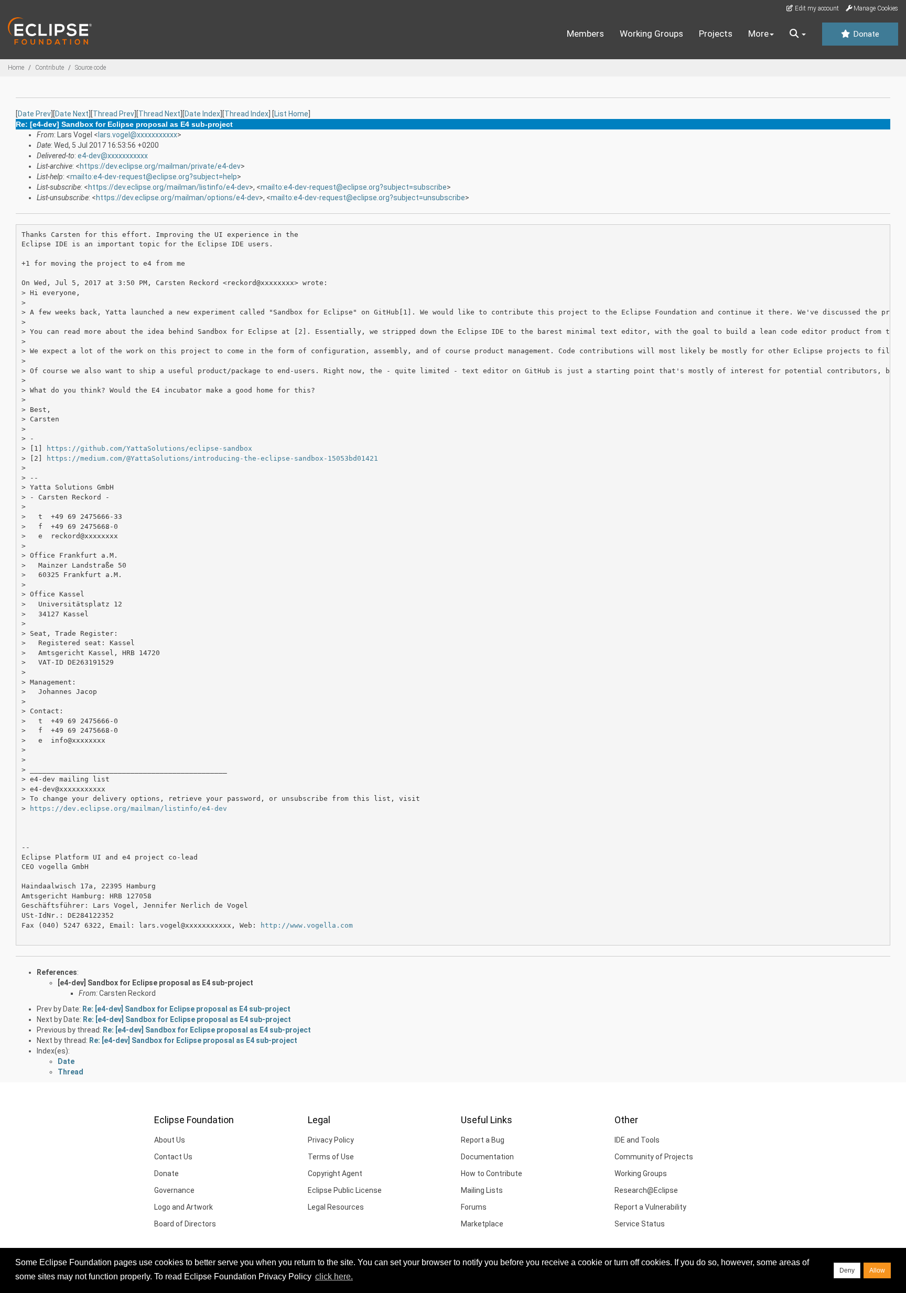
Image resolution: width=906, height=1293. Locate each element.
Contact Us (173, 1157)
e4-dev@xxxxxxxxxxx (113, 155)
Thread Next (159, 114)
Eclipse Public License (345, 1190)
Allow (877, 1270)
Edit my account (816, 8)
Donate (865, 34)
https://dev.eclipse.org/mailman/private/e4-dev (160, 166)
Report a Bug (482, 1140)
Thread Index (246, 114)
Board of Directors (185, 1224)
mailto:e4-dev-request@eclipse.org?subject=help (153, 176)
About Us (169, 1140)
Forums (474, 1207)
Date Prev (34, 114)
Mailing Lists (482, 1190)
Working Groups (651, 33)
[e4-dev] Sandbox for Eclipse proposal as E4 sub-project (155, 983)
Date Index (202, 114)
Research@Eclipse (646, 1190)
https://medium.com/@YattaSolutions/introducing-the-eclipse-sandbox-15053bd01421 (212, 458)
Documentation (487, 1157)
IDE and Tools (637, 1140)
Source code (90, 67)
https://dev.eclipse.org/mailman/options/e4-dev (177, 197)
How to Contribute (491, 1173)
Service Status (639, 1224)
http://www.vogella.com (307, 925)
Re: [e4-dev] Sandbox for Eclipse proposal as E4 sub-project (186, 1009)
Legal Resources (336, 1207)
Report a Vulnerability (650, 1207)
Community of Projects (653, 1157)
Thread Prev (113, 114)
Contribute (49, 67)
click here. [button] (334, 1276)
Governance (174, 1190)
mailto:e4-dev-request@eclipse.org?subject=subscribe (354, 187)
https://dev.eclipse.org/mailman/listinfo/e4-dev (168, 187)
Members (585, 33)
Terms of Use (331, 1157)
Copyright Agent (335, 1173)
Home (16, 67)
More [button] (758, 33)
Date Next (72, 114)
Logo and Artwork (183, 1207)
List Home (291, 114)
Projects (715, 33)
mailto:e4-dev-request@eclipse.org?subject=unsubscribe (368, 197)
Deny (847, 1270)
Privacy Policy (331, 1140)
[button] (798, 34)
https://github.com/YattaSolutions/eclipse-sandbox (149, 448)
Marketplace (482, 1224)
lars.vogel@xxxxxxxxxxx (137, 135)
